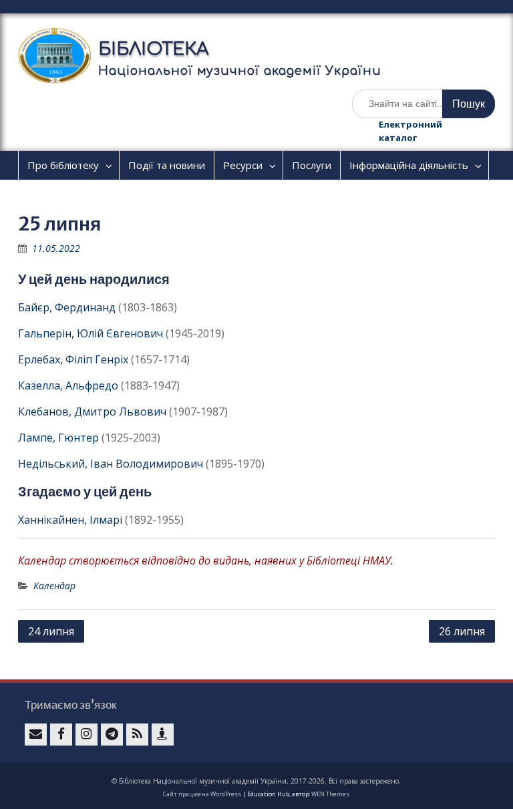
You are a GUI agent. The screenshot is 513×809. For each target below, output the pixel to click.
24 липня (51, 631)
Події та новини (166, 165)
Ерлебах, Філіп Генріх (73, 359)
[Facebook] (61, 734)
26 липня (462, 631)
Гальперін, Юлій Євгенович (90, 333)
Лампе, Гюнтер (58, 437)
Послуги (311, 165)
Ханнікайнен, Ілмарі (70, 519)
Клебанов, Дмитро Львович (92, 411)
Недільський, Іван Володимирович (110, 463)
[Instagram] (86, 734)
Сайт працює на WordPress (202, 794)
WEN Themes (330, 794)
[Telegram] (112, 734)
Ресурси (243, 165)
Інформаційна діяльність (408, 165)
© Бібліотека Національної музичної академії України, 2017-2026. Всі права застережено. (256, 781)
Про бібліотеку (63, 165)
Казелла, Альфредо (68, 385)
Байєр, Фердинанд (67, 307)
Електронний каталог (410, 131)
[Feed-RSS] (137, 734)
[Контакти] (163, 734)
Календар (54, 585)
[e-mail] (36, 734)
